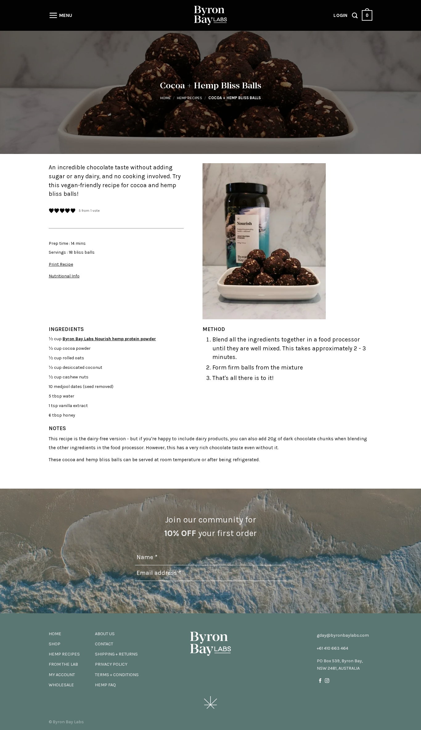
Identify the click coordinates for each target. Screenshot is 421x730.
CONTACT (104, 644)
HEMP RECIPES (64, 654)
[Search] (355, 15)
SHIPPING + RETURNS (116, 654)
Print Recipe (61, 264)
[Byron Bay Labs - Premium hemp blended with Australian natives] (210, 15)
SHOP (54, 644)
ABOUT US (105, 633)
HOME (55, 633)
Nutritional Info (64, 276)
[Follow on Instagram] (327, 681)
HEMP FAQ (105, 685)
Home (165, 97)
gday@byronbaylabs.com (343, 635)
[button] (51, 211)
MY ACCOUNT (62, 674)
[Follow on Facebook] (320, 681)
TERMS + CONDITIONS (117, 674)
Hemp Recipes (189, 97)
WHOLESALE (61, 685)
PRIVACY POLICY (111, 664)
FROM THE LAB (63, 664)
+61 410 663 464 (332, 648)
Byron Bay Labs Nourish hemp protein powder (109, 338)
